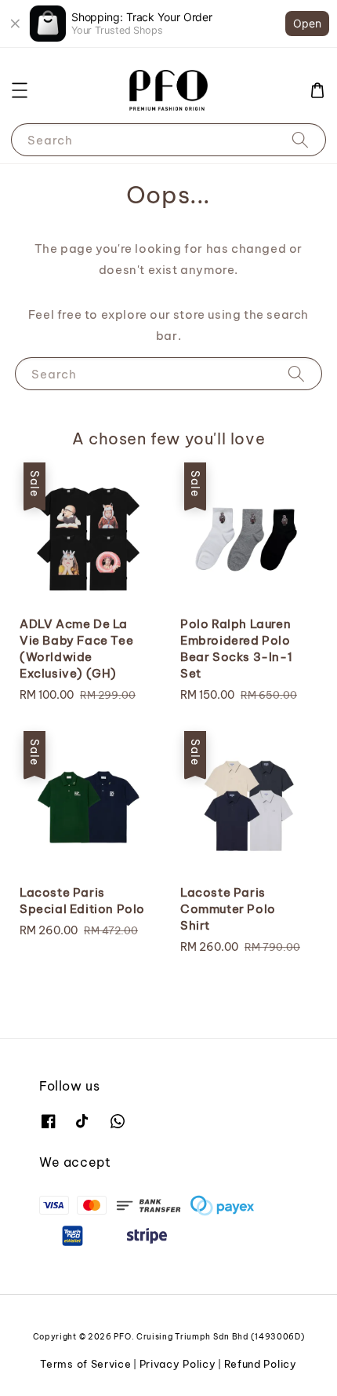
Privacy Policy (178, 1364)
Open (307, 23)
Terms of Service (85, 1364)
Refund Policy (260, 1364)
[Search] (300, 139)
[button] (19, 90)
